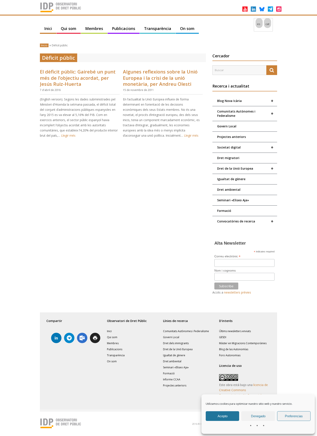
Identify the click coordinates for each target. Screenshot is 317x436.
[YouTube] (245, 9)
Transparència (157, 28)
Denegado (258, 416)
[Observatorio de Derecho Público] (61, 11)
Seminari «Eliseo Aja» (233, 200)
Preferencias (294, 416)
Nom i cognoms (225, 270)
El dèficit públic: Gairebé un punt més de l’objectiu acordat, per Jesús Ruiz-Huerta (78, 77)
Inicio (44, 45)
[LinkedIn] (253, 9)
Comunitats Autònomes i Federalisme (245, 113)
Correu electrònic (227, 256)
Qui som (68, 28)
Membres (94, 28)
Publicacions (123, 28)
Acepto (223, 416)
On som (187, 28)
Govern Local (226, 126)
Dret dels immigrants (176, 343)
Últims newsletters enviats (235, 331)
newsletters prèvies (237, 292)
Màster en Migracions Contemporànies (243, 343)
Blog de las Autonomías (233, 349)
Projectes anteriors (231, 137)
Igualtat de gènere (231, 179)
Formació (224, 211)
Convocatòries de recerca (245, 221)
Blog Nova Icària (245, 101)
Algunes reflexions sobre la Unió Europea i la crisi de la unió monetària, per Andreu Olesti (160, 77)
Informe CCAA (171, 379)
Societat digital (245, 147)
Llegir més (68, 135)
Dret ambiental (228, 190)
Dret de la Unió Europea (245, 168)
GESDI (222, 337)
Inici (48, 28)
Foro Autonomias (229, 355)
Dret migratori (228, 158)
